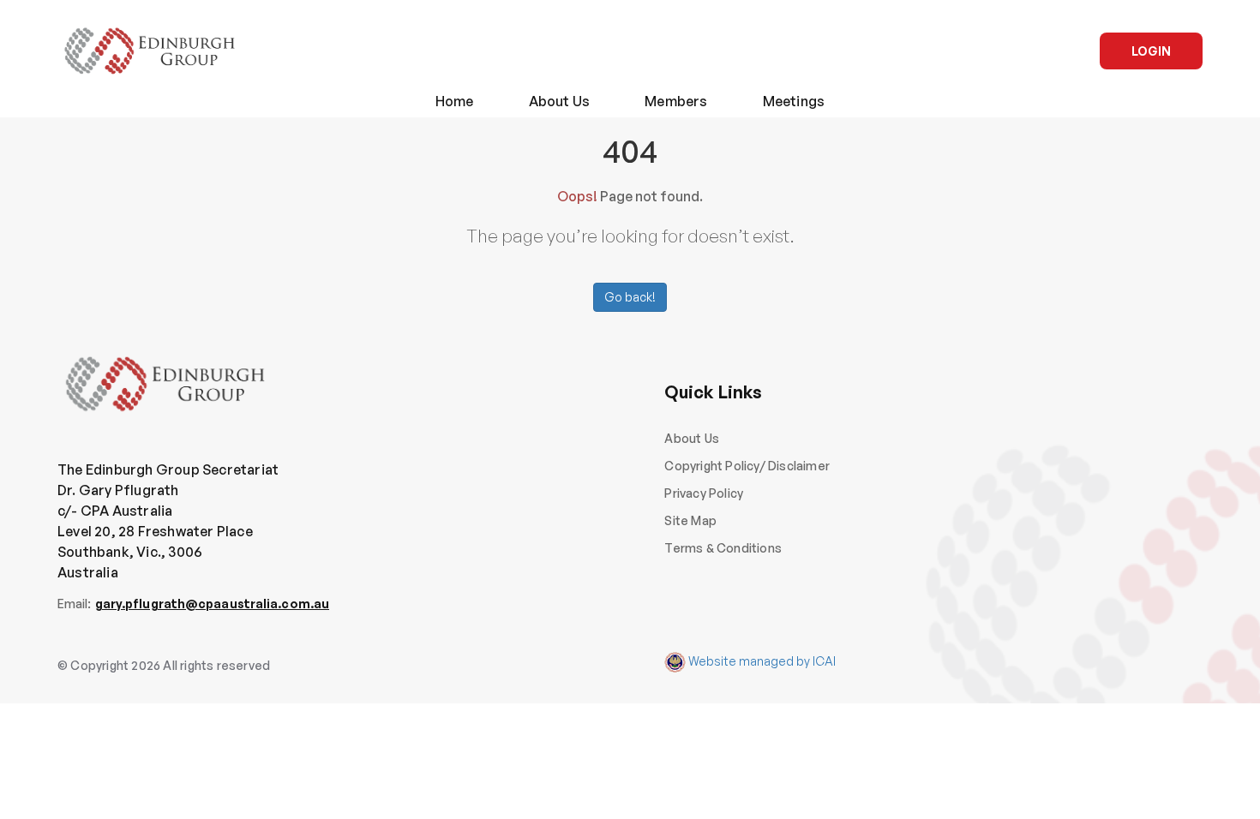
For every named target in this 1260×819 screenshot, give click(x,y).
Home (454, 101)
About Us (560, 101)
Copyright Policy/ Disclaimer (747, 465)
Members (676, 101)
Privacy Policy (703, 493)
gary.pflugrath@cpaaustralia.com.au (212, 603)
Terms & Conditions (723, 548)
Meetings (794, 101)
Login (1151, 51)
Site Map (690, 520)
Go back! (630, 297)
